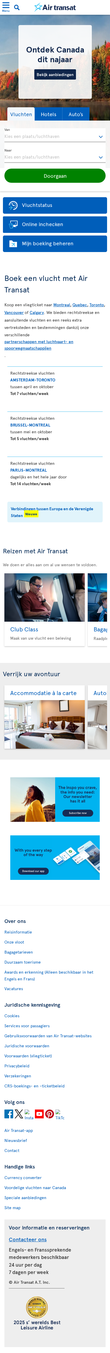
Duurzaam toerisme (22, 962)
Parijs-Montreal (28, 470)
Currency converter (23, 1177)
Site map (12, 1207)
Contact (11, 1150)
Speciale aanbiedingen (25, 1197)
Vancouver (14, 312)
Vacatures (13, 988)
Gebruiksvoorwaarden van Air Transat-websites (48, 1035)
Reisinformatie (18, 932)
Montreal (61, 304)
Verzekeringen (17, 1076)
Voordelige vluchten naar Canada (35, 1187)
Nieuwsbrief (15, 1140)
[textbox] (55, 135)
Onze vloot (14, 942)
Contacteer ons (28, 1239)
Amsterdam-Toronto (32, 380)
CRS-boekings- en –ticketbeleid (34, 1086)
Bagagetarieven (18, 952)
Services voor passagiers (27, 1025)
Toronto (96, 304)
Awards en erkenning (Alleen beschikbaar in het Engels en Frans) (48, 975)
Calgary (37, 312)
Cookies (11, 1015)
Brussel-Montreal (30, 425)
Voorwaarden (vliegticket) (28, 1056)
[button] (21, 114)
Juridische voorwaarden (26, 1046)
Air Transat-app (18, 1130)
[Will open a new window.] (8, 1115)
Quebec (79, 304)
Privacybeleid (16, 1066)
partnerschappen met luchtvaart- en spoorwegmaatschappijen (38, 345)
